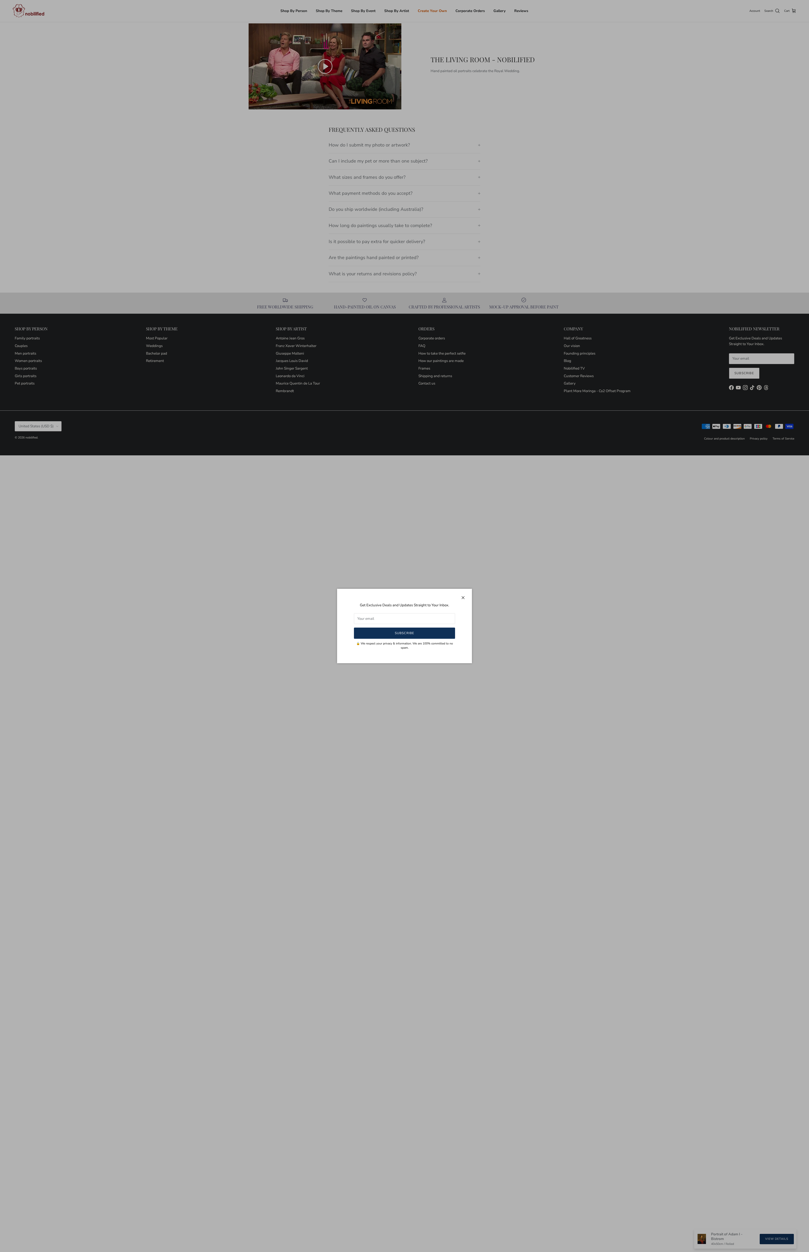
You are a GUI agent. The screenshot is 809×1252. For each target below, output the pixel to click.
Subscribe (404, 633)
